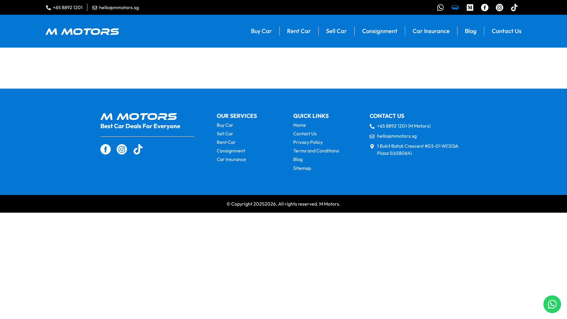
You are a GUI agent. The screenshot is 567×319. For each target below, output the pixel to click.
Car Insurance (431, 31)
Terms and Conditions (316, 151)
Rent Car (299, 31)
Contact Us (507, 31)
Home (299, 125)
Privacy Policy (308, 142)
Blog (471, 31)
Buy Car (261, 31)
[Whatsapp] (440, 7)
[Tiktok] (514, 7)
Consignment (379, 31)
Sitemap (302, 168)
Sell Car (336, 31)
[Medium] (469, 7)
